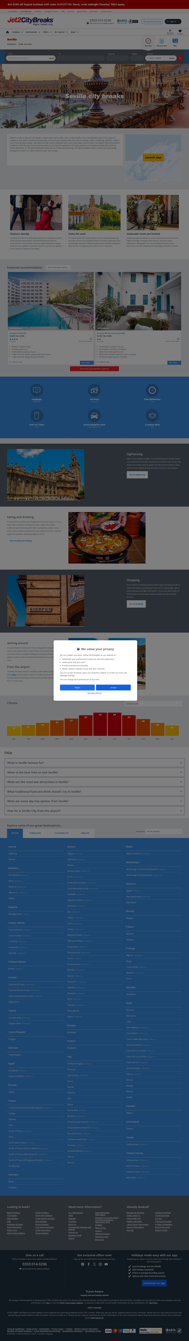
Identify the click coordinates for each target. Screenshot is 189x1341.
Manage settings (94, 693)
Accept (113, 687)
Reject (77, 687)
